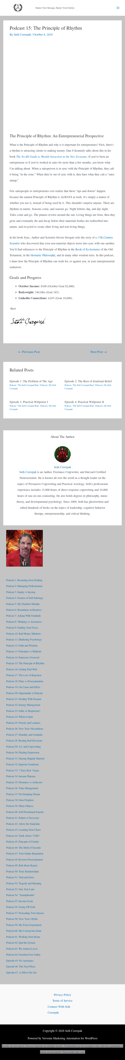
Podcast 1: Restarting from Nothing (24, 580)
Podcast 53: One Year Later (20, 889)
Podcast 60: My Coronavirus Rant (23, 930)
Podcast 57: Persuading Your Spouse (25, 913)
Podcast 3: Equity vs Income (20, 592)
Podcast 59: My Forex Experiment (23, 925)
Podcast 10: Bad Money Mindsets (23, 633)
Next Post (98, 351)
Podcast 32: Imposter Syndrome (22, 764)
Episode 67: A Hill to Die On (21, 972)
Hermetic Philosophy (43, 255)
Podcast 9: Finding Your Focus (22, 627)
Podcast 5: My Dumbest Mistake (23, 604)
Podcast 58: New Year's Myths (22, 918)
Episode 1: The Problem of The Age (31, 381)
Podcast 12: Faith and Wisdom (21, 645)
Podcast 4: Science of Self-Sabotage (24, 598)
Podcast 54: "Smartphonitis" (20, 895)
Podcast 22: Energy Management (23, 704)
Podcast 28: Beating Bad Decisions (24, 740)
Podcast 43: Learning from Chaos (23, 829)
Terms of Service (62, 1000)
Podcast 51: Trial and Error (20, 877)
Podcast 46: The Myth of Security (23, 847)
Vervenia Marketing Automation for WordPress (69, 1038)
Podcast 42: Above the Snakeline (23, 823)
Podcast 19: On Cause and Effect (23, 687)
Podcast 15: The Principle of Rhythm (25, 663)
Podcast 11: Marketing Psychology (24, 639)
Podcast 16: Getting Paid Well (21, 669)
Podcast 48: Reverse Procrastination (24, 859)
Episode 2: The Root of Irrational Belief (88, 381)
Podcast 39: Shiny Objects (19, 806)
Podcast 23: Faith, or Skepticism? (23, 710)
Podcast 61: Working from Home (23, 936)
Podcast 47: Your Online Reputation (24, 853)
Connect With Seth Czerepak (59, 1009)
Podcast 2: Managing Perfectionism (24, 586)
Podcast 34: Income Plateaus (20, 776)
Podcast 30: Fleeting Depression (22, 752)
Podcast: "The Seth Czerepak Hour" (24, 385)
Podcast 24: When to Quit (19, 716)
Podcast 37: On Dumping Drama (23, 794)
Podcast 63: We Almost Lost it (21, 948)
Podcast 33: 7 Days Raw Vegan (22, 770)
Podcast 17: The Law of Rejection (23, 675)
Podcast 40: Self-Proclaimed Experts (25, 812)
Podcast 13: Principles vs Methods (23, 651)
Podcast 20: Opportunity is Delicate (24, 693)
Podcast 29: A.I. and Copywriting (23, 746)
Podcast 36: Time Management (22, 788)
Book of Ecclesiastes (87, 249)
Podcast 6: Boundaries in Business (24, 609)
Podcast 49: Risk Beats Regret (21, 865)
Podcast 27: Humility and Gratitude (24, 734)
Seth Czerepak (27, 472)
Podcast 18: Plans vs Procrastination (24, 681)
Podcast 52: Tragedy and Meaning (23, 883)
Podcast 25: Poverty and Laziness (23, 722)
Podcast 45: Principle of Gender (22, 841)
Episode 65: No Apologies (20, 960)
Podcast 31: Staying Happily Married (25, 758)
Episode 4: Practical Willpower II (84, 402)
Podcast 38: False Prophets (20, 800)
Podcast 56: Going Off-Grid (20, 907)
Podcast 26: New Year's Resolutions (24, 728)
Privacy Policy (62, 995)
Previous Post (29, 351)
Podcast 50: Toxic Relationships (22, 871)
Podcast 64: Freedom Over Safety (23, 954)
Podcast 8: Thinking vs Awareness (24, 621)
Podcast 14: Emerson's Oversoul (22, 657)
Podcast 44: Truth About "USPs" (23, 835)
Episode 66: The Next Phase (20, 966)
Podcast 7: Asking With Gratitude (23, 615)
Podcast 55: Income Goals (19, 901)
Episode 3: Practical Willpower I (29, 402)
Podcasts (44, 385)
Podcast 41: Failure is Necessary (22, 817)
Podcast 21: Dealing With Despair (23, 699)
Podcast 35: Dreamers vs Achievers (24, 782)
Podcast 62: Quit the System (20, 942)
